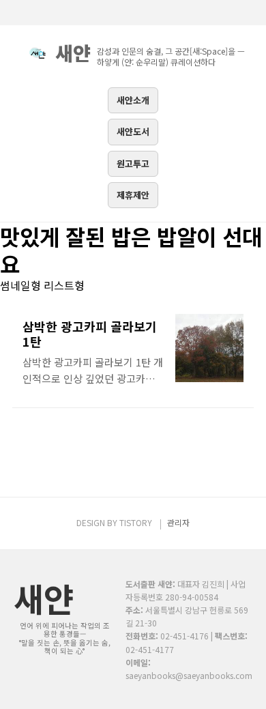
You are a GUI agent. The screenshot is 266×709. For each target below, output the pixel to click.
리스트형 (64, 285)
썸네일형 (20, 285)
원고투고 (133, 163)
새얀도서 (133, 131)
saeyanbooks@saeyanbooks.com (188, 675)
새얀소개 (133, 99)
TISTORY (135, 522)
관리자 (178, 522)
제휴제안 (133, 194)
